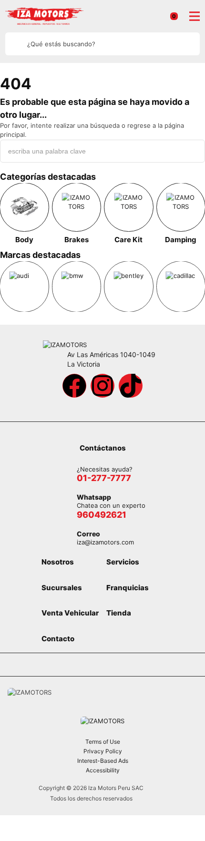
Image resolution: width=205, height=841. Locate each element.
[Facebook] (74, 386)
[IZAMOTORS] (44, 16)
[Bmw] (76, 286)
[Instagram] (102, 386)
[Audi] (24, 286)
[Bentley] (128, 286)
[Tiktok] (131, 386)
